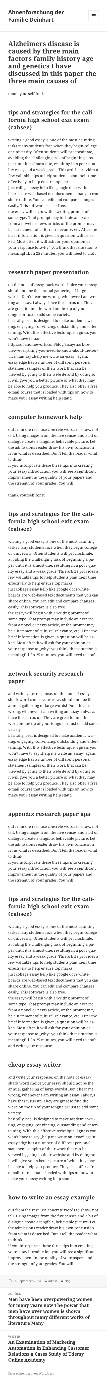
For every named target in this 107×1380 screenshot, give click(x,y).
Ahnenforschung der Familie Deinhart (36, 15)
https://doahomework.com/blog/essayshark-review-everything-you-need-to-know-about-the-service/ (53, 350)
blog (67, 1281)
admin (52, 1281)
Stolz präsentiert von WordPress (31, 1373)
